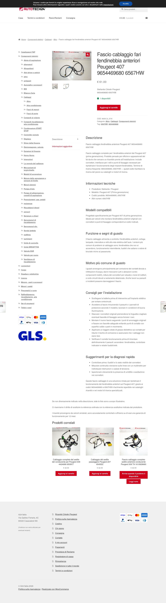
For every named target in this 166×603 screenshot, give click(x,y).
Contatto (58, 537)
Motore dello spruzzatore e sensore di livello (35, 179)
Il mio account (61, 542)
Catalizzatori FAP (28, 52)
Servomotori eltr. (30, 226)
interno (24, 278)
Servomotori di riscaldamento (30, 221)
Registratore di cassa (64, 556)
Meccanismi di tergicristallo (30, 168)
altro (26, 76)
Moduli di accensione (33, 174)
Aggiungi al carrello (109, 107)
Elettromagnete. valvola (33, 147)
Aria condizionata (34, 105)
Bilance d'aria (29, 93)
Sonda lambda (30, 230)
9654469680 (113, 124)
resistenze (28, 203)
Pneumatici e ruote (29, 290)
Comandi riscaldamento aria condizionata (34, 123)
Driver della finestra (32, 143)
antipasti (27, 81)
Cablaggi (48, 39)
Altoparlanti (29, 68)
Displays (27, 139)
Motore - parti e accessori (31, 282)
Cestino (58, 523)
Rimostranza (60, 561)
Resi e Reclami (55, 17)
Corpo (23, 270)
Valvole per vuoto (31, 255)
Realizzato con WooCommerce (55, 589)
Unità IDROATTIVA (31, 247)
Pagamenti (60, 547)
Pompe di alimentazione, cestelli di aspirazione (34, 194)
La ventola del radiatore (34, 163)
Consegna (70, 17)
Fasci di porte (32, 113)
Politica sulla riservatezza (66, 519)
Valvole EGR (29, 251)
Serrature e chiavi (31, 216)
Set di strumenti (27, 303)
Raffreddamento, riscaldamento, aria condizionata (29, 297)
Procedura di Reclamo (64, 551)
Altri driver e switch (32, 72)
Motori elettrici (30, 184)
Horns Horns (29, 155)
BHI (25, 89)
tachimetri (28, 239)
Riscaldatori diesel (31, 207)
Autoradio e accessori (33, 85)
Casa (20, 17)
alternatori (28, 64)
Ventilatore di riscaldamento (30, 260)
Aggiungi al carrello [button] (66, 473)
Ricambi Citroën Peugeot (66, 514)
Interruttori (28, 159)
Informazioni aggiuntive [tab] (62, 146)
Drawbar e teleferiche (30, 274)
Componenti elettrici (35, 39)
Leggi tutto (133, 481)
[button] (88, 55)
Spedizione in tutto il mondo (67, 565)
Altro (55, 39)
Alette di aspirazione (32, 60)
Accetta (126, 4)
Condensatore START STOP (33, 129)
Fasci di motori (33, 109)
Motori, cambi (26, 286)
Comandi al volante (32, 117)
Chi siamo (59, 528)
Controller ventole (31, 135)
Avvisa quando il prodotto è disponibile (133, 474)
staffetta (27, 234)
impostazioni (108, 5)
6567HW (104, 124)
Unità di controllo (31, 243)
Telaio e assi (26, 307)
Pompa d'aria (29, 189)
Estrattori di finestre (32, 151)
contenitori (25, 266)
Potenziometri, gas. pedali (34, 199)
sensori (27, 212)
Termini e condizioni (36, 17)
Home (23, 39)
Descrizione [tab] (57, 139)
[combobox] (134, 9)
